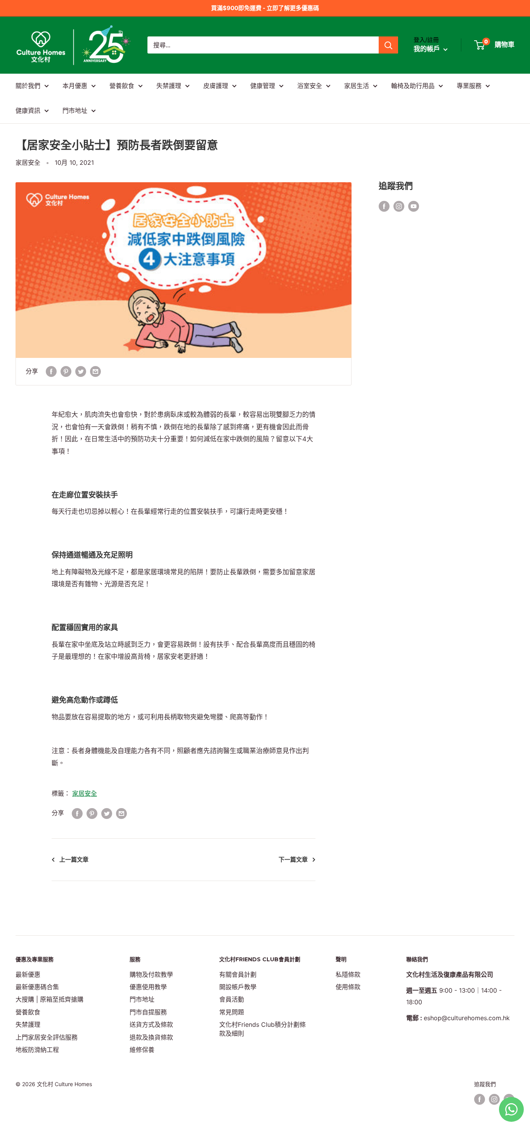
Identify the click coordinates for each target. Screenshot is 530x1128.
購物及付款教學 (151, 974)
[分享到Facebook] (51, 371)
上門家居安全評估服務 (47, 1037)
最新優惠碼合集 (37, 987)
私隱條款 (348, 974)
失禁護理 (168, 86)
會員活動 (231, 999)
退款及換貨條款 (151, 1037)
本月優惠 (74, 86)
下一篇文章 (293, 859)
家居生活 (356, 86)
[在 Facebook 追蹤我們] (384, 206)
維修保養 (142, 1050)
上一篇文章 (73, 859)
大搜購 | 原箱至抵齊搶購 (49, 999)
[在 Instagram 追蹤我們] (398, 206)
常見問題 (231, 1012)
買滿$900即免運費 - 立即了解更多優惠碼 (265, 8)
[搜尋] (388, 45)
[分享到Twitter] (80, 371)
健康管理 (262, 86)
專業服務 (469, 86)
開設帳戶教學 (237, 987)
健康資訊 (28, 110)
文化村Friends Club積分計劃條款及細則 (262, 1029)
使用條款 (348, 987)
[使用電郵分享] (95, 371)
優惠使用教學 (148, 987)
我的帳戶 (428, 49)
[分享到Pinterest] (66, 371)
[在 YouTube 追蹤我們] (413, 206)
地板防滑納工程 (37, 1050)
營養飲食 (121, 86)
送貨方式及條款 (151, 1024)
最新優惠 (28, 974)
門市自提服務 (148, 1012)
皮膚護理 (215, 86)
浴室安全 (309, 86)
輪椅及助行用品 (413, 86)
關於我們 (28, 86)
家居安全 (28, 162)
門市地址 (74, 110)
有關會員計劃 (237, 974)
